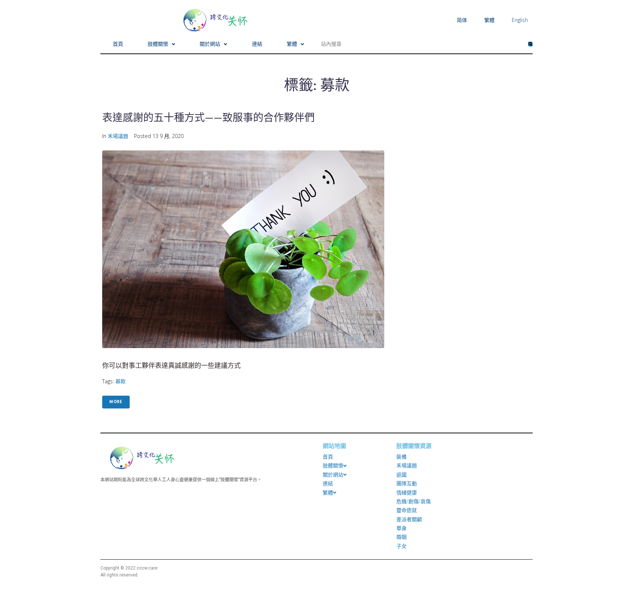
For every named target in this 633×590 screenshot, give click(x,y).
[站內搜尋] (421, 44)
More (116, 402)
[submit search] (530, 44)
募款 (120, 381)
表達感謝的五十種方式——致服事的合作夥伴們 (208, 118)
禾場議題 (118, 135)
